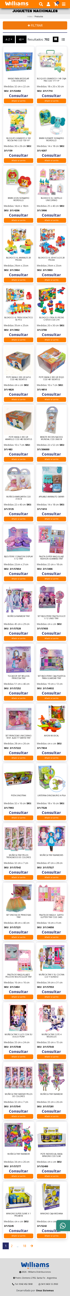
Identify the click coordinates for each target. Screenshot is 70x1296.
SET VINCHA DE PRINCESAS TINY (18, 916)
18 (24, 1246)
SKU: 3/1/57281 (45, 1106)
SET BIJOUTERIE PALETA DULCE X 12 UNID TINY (52, 617)
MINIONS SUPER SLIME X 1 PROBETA (18, 1214)
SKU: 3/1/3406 (44, 568)
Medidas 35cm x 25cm (16, 325)
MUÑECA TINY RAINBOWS (51, 855)
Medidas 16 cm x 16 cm (16, 982)
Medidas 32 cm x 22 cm (16, 86)
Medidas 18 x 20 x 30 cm (50, 86)
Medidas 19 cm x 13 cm (50, 683)
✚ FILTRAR (35, 25)
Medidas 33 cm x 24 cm (16, 1042)
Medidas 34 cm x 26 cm (16, 1161)
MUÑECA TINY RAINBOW (51, 1094)
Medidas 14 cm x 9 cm (49, 922)
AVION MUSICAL (51, 735)
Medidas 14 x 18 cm (48, 146)
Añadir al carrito (18, 100)
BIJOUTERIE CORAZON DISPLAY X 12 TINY (18, 557)
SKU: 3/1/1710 (44, 91)
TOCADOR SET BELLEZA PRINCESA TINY (18, 677)
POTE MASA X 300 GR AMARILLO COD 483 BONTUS (18, 438)
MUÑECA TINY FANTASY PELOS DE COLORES (18, 1095)
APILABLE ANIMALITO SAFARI (51, 497)
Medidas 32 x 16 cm (15, 803)
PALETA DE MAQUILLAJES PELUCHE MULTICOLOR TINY (18, 975)
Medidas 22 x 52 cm (48, 445)
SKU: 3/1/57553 (45, 987)
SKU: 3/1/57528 (12, 628)
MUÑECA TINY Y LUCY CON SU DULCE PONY (18, 1035)
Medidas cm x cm (13, 385)
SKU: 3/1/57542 (12, 867)
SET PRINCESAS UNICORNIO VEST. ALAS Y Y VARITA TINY (18, 736)
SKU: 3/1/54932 (45, 688)
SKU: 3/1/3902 (11, 330)
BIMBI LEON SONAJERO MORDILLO (18, 199)
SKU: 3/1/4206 (11, 210)
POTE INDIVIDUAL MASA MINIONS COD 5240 (51, 1155)
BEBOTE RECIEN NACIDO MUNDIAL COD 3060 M (51, 438)
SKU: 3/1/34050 (45, 927)
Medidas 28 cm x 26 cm (16, 743)
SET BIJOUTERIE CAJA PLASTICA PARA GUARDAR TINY (51, 677)
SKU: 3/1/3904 (11, 270)
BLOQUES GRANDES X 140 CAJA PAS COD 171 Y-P (51, 79)
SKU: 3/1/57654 (12, 568)
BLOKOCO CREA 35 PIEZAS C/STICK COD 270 (51, 318)
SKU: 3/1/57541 (12, 1106)
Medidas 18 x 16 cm (48, 803)
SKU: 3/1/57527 (45, 867)
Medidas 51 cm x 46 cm (16, 683)
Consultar (18, 95)
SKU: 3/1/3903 (44, 270)
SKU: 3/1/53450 (12, 91)
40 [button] (20, 39)
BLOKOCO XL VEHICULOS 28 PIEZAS (51, 259)
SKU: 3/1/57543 (45, 1046)
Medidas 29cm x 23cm (16, 265)
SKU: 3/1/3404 (11, 987)
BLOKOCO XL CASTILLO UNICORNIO (51, 199)
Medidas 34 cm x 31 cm (50, 982)
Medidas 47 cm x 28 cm (50, 863)
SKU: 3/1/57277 (12, 1166)
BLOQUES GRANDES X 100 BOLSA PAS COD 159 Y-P (18, 139)
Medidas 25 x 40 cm (48, 206)
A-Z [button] (8, 39)
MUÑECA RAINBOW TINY (18, 616)
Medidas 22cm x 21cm (16, 564)
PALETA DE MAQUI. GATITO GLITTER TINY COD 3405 (51, 916)
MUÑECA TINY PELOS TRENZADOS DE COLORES (18, 856)
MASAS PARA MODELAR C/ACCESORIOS (18, 79)
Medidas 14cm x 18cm (16, 206)
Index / (35, 16)
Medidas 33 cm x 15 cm (50, 1042)
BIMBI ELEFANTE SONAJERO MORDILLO (51, 139)
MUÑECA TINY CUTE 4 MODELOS (51, 1035)
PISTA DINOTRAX (18, 795)
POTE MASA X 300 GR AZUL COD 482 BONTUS (18, 378)
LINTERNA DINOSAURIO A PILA (52, 795)
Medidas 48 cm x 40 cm (16, 922)
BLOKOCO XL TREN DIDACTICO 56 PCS (18, 318)
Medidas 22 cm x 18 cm (50, 564)
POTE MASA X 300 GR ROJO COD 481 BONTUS (51, 378)
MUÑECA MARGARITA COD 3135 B (18, 498)
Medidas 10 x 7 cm (47, 385)
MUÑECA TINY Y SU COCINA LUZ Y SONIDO (51, 975)
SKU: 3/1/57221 (12, 927)
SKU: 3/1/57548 (12, 1046)
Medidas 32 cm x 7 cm (16, 863)
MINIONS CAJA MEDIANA (51, 1213)
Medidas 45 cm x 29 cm (16, 624)
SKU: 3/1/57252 (12, 688)
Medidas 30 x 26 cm (15, 146)
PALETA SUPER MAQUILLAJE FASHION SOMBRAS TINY (51, 557)
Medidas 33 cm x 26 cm (50, 1102)
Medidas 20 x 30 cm (48, 325)
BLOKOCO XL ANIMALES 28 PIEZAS (18, 259)
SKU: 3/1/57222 (12, 748)
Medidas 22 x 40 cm (15, 504)
